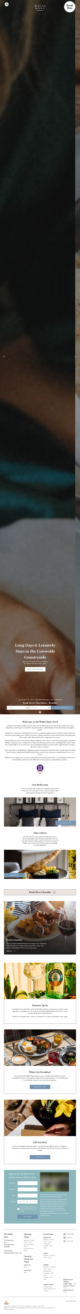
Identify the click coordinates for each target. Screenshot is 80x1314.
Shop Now (40, 1157)
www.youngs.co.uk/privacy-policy (48, 1213)
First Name (12, 1183)
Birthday (13, 1201)
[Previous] (4, 357)
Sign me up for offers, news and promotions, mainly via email (28, 1209)
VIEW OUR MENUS (29, 663)
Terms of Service (54, 1196)
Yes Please (27, 1216)
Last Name (12, 1189)
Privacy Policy (43, 1196)
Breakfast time (40, 1087)
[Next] (75, 357)
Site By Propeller (71, 1301)
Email (13, 1195)
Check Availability (62, 707)
